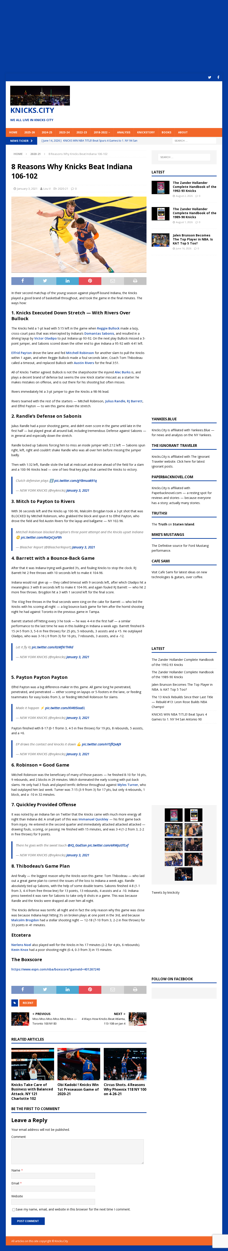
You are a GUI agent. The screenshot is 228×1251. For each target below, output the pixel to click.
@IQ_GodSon (77, 845)
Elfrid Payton (21, 353)
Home (13, 132)
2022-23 (81, 132)
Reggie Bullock (108, 328)
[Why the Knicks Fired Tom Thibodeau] (193, 844)
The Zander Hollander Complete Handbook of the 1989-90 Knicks (194, 213)
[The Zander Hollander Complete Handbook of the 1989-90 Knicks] (160, 213)
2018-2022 (100, 132)
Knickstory (146, 132)
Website (17, 1196)
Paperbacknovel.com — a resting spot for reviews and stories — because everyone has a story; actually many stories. (182, 498)
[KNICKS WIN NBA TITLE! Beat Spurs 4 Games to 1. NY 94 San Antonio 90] (174, 844)
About (183, 132)
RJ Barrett (134, 401)
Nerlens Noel (21, 945)
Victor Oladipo (45, 338)
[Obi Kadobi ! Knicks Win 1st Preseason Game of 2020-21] (78, 1064)
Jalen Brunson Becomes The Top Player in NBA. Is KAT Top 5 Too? (193, 239)
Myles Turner (128, 785)
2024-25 (47, 132)
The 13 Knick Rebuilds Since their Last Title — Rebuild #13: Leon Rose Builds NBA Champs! (182, 702)
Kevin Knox (19, 950)
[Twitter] (210, 77)
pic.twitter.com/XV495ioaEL (65, 708)
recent (28, 1003)
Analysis (123, 132)
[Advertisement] (114, 37)
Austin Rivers (84, 363)
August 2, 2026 (184, 195)
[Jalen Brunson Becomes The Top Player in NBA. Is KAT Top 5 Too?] (160, 240)
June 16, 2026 (183, 248)
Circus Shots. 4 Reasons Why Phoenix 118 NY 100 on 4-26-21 (125, 1089)
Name (16, 1170)
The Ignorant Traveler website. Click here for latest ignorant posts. (181, 461)
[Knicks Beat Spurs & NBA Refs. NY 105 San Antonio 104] (184, 874)
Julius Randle (115, 401)
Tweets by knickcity (165, 892)
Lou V (47, 189)
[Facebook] (218, 77)
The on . (173, 524)
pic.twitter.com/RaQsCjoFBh (41, 537)
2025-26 (29, 132)
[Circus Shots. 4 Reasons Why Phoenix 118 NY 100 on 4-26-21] (125, 1064)
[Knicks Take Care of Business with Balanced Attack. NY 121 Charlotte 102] (32, 1064)
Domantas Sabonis (99, 333)
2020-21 (63, 189)
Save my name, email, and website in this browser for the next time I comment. (73, 1209)
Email (15, 1183)
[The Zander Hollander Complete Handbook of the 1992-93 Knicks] (160, 187)
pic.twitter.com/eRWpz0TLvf (108, 845)
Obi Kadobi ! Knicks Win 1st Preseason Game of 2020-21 (78, 1089)
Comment (18, 1137)
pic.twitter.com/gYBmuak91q (75, 480)
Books (166, 132)
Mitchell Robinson (80, 353)
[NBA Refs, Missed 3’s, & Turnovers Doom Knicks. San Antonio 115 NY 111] (193, 859)
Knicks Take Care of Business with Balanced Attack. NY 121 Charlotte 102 (32, 1091)
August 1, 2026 (184, 222)
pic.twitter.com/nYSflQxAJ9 (101, 744)
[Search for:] (194, 140)
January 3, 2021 (27, 189)
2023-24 (64, 132)
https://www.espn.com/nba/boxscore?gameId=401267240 (55, 969)
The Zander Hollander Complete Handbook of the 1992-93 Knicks (194, 187)
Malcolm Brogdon (25, 920)
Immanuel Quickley (93, 819)
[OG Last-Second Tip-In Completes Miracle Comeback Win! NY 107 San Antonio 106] (174, 859)
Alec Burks (122, 372)
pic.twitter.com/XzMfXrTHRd (52, 647)
